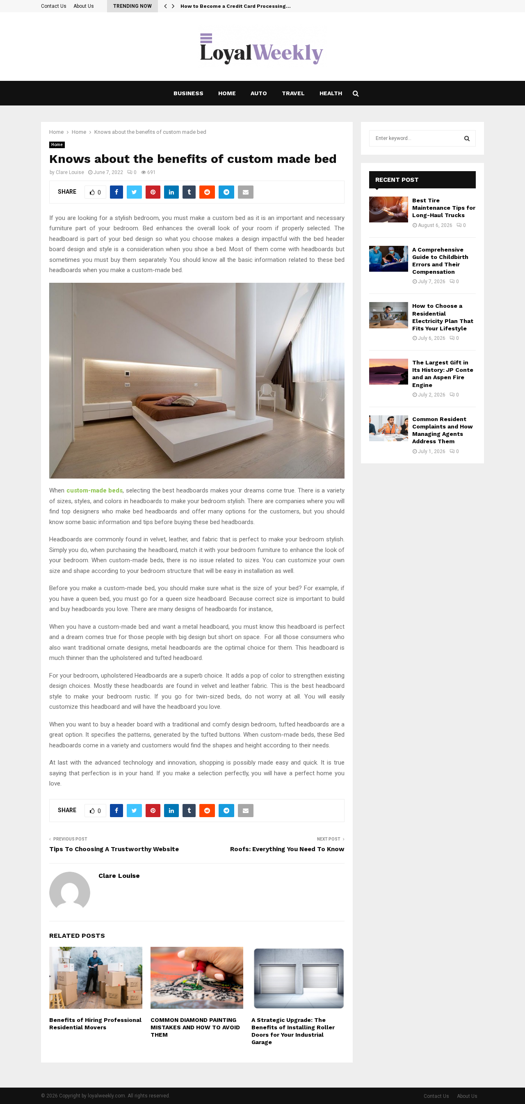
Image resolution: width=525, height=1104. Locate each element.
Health (331, 93)
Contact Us (53, 6)
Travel (293, 93)
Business (188, 93)
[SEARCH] (467, 138)
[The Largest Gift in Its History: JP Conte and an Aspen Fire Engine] (388, 372)
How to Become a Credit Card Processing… (235, 6)
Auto (259, 93)
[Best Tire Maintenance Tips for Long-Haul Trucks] (388, 209)
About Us (83, 6)
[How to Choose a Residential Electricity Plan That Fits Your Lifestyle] (388, 315)
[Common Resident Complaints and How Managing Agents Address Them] (388, 428)
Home (227, 93)
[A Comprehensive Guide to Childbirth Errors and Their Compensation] (388, 259)
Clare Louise (70, 172)
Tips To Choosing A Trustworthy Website (114, 849)
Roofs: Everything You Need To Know (287, 849)
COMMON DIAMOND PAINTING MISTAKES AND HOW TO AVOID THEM (195, 1027)
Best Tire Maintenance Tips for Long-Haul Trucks (443, 207)
